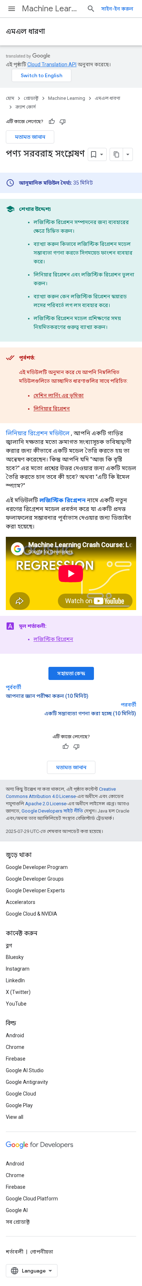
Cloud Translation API (51, 64)
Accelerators (20, 902)
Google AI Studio (25, 1070)
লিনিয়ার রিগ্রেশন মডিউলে (38, 433)
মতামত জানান (30, 137)
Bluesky (15, 957)
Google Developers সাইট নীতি (52, 811)
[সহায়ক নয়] (62, 121)
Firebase (15, 1059)
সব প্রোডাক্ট (17, 1222)
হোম (10, 98)
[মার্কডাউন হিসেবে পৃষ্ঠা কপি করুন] (116, 154)
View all (14, 1117)
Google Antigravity (27, 1082)
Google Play (19, 1105)
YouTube (16, 1004)
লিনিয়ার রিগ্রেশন (51, 409)
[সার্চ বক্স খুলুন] (91, 8)
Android (15, 1035)
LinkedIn (15, 980)
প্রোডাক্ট (31, 98)
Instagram (17, 969)
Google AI (17, 1210)
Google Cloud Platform (32, 1199)
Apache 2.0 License (45, 803)
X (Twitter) (18, 992)
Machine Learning (51, 8)
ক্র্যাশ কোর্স (25, 107)
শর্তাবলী (14, 1252)
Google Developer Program (37, 867)
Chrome (15, 1047)
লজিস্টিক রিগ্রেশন (53, 639)
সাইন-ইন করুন (117, 9)
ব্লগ (9, 945)
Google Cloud (21, 1094)
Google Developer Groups (35, 879)
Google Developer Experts (35, 890)
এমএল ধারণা (25, 31)
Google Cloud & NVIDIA (31, 914)
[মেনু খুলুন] (11, 8)
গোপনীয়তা (41, 1252)
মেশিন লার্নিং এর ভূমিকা (58, 395)
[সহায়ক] (51, 121)
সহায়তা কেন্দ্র (71, 673)
